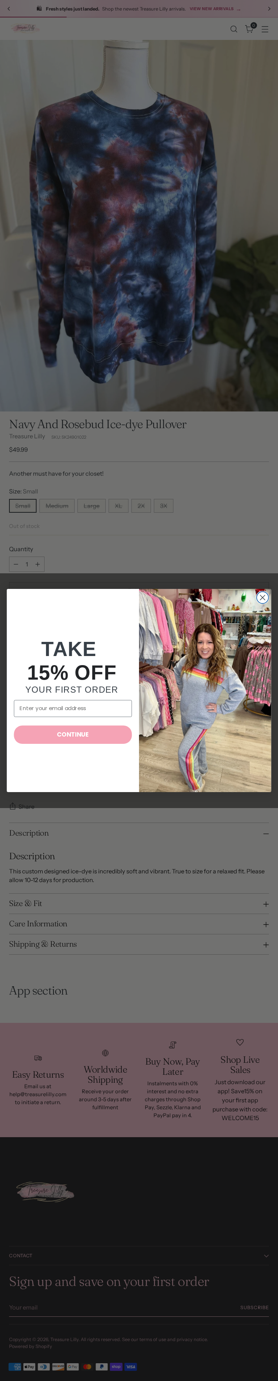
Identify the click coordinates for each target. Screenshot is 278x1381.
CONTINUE (73, 734)
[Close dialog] (263, 597)
